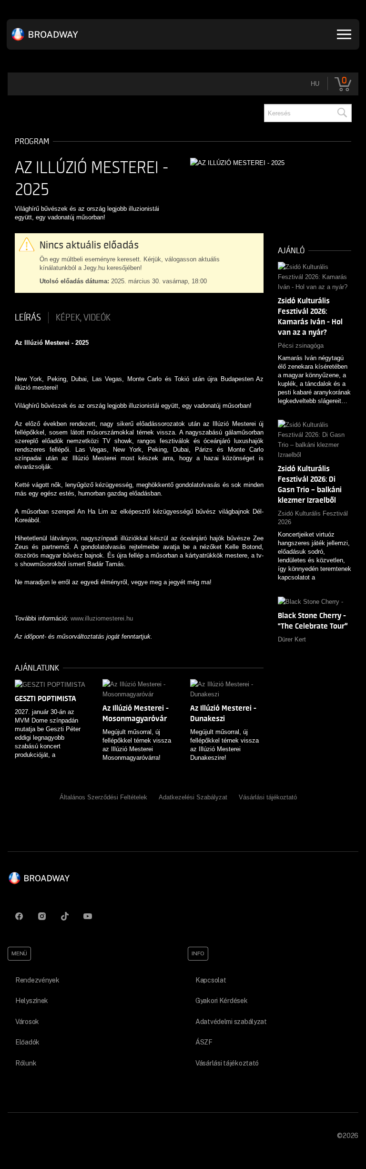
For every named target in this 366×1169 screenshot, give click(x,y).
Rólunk (25, 1063)
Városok (27, 1021)
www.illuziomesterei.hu (102, 618)
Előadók (27, 1042)
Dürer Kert (292, 639)
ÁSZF (204, 1042)
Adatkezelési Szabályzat (193, 797)
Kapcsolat (210, 980)
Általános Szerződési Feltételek (103, 797)
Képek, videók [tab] (83, 317)
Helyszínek (31, 1000)
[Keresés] (342, 113)
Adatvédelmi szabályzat (231, 1021)
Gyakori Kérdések (221, 1000)
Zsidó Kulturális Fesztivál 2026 (313, 518)
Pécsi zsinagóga (301, 345)
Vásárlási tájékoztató (268, 797)
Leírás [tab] (28, 317)
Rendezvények (37, 980)
